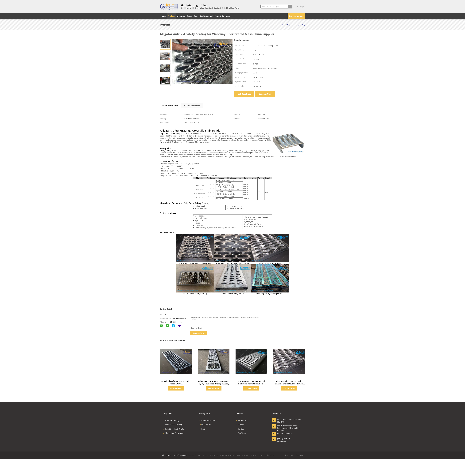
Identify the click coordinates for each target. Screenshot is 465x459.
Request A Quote (296, 16)
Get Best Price (244, 94)
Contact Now (265, 94)
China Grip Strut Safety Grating (174, 455)
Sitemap (299, 455)
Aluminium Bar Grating (174, 433)
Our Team (242, 433)
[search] (290, 6)
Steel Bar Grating (172, 420)
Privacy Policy (289, 455)
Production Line (208, 420)
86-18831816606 (179, 318)
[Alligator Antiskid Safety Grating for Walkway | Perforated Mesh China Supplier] (165, 44)
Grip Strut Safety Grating (175, 429)
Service (241, 429)
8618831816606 (176, 322)
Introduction (243, 420)
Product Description (192, 106)
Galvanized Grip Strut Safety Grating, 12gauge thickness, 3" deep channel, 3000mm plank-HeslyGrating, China (213, 384)
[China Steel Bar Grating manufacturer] (169, 6)
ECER (272, 455)
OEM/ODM (206, 424)
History (241, 424)
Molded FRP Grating (173, 424)
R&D (203, 429)
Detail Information (170, 106)
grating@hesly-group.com (283, 439)
